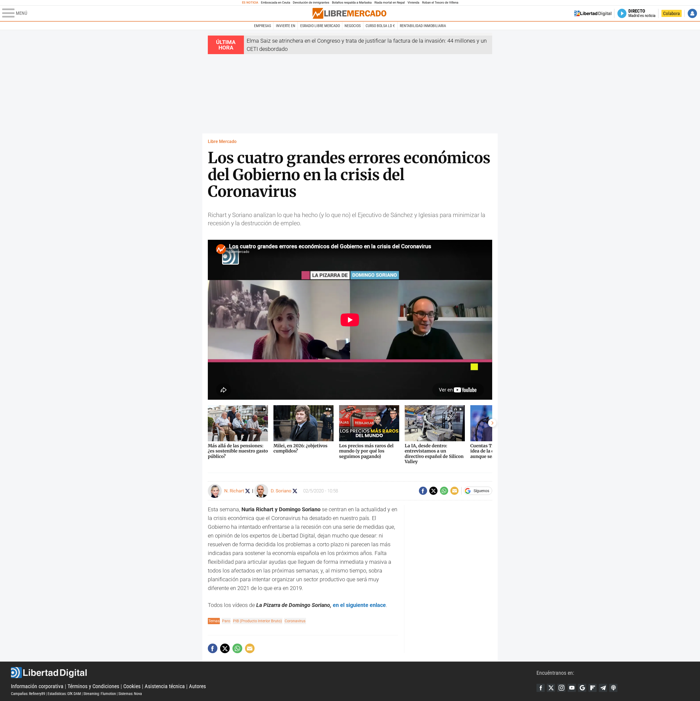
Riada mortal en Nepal (389, 2)
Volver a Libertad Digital (592, 13)
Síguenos (481, 491)
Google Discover (582, 688)
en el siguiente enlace (359, 605)
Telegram (603, 688)
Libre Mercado (222, 141)
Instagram (561, 688)
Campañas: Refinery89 (28, 693)
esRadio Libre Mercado (320, 26)
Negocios (353, 26)
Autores (197, 686)
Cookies (132, 686)
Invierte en (285, 26)
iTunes (613, 688)
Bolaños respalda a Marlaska (352, 2)
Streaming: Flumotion (99, 693)
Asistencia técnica (165, 686)
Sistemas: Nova (130, 693)
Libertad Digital (273, 672)
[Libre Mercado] (349, 13)
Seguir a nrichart (247, 490)
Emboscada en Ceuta (275, 2)
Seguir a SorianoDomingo (295, 490)
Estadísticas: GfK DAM (64, 693)
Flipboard (592, 688)
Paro (226, 621)
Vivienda (413, 2)
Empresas (262, 26)
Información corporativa (37, 686)
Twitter (551, 688)
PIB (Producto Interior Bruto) (257, 621)
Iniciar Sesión (692, 13)
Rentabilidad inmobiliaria (423, 26)
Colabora (671, 13)
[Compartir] (423, 491)
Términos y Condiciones (93, 686)
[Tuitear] (433, 491)
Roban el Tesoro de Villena (440, 2)
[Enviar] (444, 491)
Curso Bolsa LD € (380, 26)
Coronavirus (295, 621)
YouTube (572, 688)
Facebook (540, 688)
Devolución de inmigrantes (311, 2)
